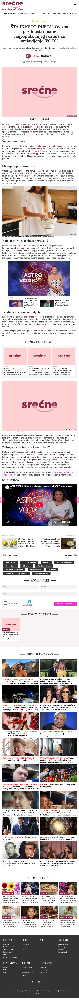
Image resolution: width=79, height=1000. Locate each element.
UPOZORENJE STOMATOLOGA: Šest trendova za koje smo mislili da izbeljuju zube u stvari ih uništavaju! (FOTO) (15, 371)
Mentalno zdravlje (9, 947)
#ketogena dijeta (29, 562)
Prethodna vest (12, 556)
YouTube (8, 475)
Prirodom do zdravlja (10, 957)
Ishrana (5, 124)
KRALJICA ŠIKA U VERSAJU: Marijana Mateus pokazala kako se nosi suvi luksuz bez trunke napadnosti (29, 924)
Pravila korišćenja (30, 991)
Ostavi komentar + (65, 603)
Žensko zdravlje (8, 949)
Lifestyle (56, 13)
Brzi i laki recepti (27, 967)
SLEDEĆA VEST (71, 535)
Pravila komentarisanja (44, 991)
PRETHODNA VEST (9, 535)
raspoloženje (61, 457)
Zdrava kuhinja (39, 21)
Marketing (20, 991)
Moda (24, 917)
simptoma (39, 330)
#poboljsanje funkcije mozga (16, 573)
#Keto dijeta (10, 562)
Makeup (6, 970)
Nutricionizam (7, 952)
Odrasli (7, 366)
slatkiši (22, 250)
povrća (58, 435)
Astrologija (46, 963)
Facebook (58, 472)
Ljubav (42, 13)
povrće (19, 176)
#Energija (26, 566)
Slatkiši (44, 893)
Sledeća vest (68, 556)
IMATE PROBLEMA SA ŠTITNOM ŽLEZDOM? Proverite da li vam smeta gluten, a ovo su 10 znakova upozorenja (11, 636)
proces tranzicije (28, 452)
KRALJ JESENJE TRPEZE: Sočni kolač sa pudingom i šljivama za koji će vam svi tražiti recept (48, 900)
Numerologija (44, 970)
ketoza (43, 151)
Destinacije (62, 947)
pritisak (42, 127)
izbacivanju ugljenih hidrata (50, 146)
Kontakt (55, 991)
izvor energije (32, 153)
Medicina (6, 917)
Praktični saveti (66, 917)
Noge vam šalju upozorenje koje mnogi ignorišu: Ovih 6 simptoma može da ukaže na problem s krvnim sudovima (11, 924)
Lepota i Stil (67, 13)
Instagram (68, 472)
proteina (43, 173)
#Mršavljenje (11, 566)
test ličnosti (43, 972)
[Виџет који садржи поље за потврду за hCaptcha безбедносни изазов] (17, 603)
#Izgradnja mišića (41, 573)
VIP (48, 13)
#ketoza (46, 562)
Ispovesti (24, 947)
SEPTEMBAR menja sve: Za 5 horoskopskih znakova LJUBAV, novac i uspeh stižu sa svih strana (68, 900)
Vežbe (5, 954)
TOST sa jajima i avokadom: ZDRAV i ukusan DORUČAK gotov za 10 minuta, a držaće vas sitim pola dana (27, 542)
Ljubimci (61, 949)
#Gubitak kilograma (64, 562)
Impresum (12, 991)
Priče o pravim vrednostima (15, 13)
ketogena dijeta (35, 148)
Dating (24, 949)
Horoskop (25, 893)
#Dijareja (52, 569)
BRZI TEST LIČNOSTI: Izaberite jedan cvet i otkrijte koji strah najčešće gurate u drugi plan (11, 900)
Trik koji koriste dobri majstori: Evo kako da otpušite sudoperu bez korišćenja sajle (67, 923)
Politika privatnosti (65, 991)
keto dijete (33, 132)
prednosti (33, 317)
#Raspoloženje (35, 569)
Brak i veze (25, 944)
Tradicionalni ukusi (28, 972)
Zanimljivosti (62, 952)
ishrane (24, 146)
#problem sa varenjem (14, 569)
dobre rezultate (28, 124)
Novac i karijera (63, 944)
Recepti (26, 963)
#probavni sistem (44, 566)
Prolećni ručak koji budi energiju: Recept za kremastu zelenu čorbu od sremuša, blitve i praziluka (50, 542)
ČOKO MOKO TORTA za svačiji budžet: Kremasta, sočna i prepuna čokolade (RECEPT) (48, 924)
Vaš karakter (8, 893)
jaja (53, 176)
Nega (5, 967)
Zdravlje (33, 13)
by (35, 56)
